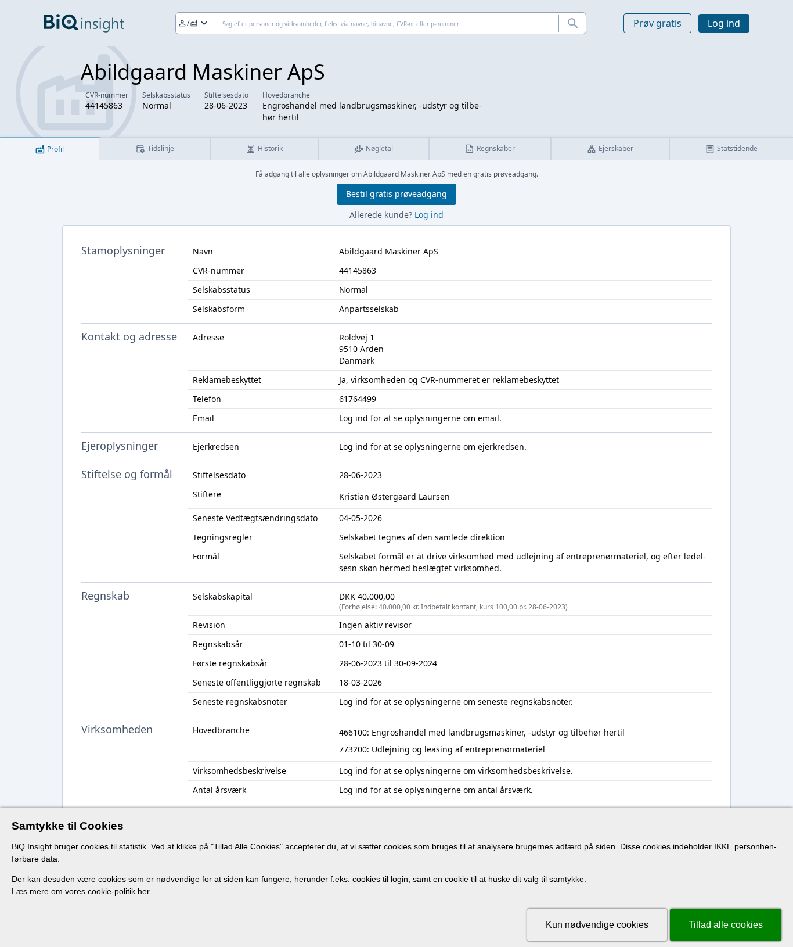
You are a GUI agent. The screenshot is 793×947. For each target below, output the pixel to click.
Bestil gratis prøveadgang (396, 193)
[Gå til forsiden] (84, 23)
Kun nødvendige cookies (597, 925)
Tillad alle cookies (726, 925)
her (144, 891)
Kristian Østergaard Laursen (394, 496)
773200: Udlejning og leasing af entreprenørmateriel (442, 749)
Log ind (724, 23)
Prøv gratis (657, 23)
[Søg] (572, 23)
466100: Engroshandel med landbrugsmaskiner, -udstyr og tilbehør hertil (482, 732)
